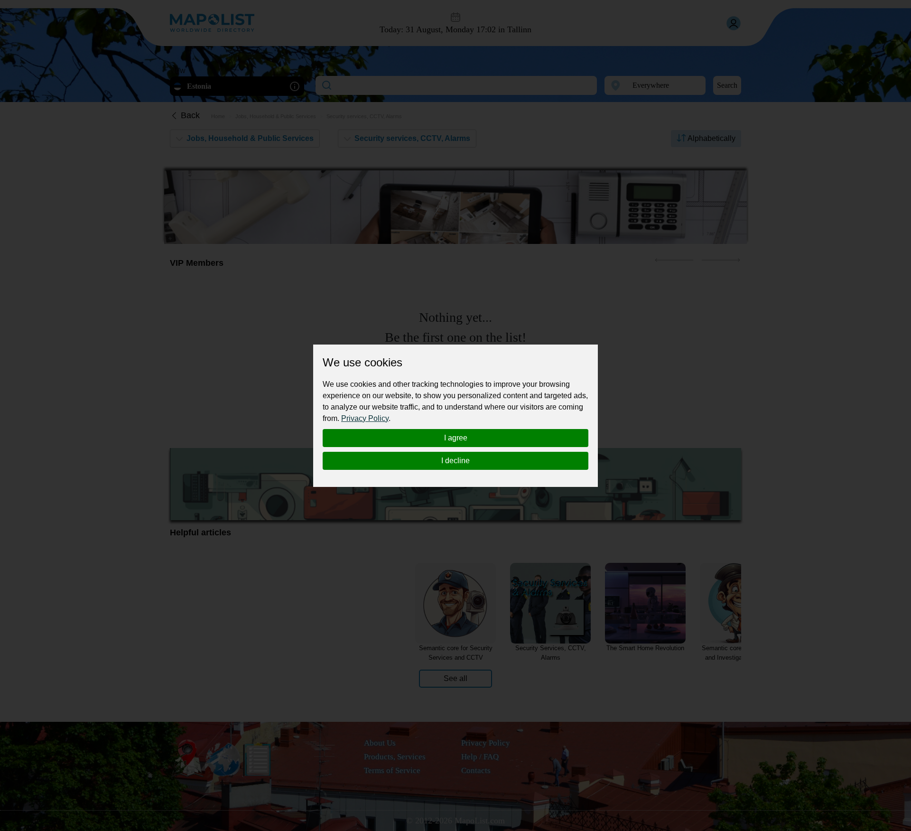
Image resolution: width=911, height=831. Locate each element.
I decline (455, 461)
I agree (455, 438)
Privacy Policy (365, 418)
